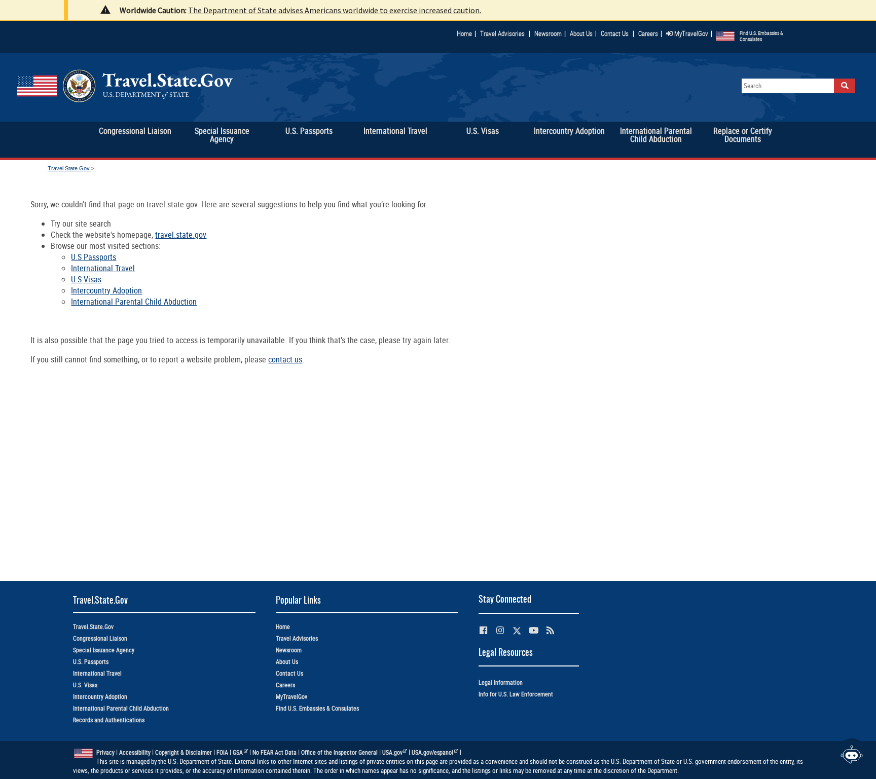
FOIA (222, 752)
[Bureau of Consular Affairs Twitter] (517, 631)
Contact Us (615, 33)
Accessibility (135, 752)
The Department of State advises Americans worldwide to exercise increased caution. (334, 10)
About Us (583, 33)
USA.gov (392, 752)
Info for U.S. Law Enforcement (516, 694)
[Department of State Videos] (533, 630)
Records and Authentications (108, 720)
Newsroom (548, 33)
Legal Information (501, 682)
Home (464, 33)
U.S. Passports (90, 661)
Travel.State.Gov (69, 168)
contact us (285, 359)
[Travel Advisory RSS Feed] (550, 630)
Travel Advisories (502, 33)
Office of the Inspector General (339, 752)
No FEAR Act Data (274, 752)
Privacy (105, 752)
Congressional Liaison (100, 638)
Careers (648, 33)
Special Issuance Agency (103, 650)
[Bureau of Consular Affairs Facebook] (483, 630)
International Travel (103, 268)
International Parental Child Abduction (134, 301)
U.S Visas (86, 279)
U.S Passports (93, 257)
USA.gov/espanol (432, 752)
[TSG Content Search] (844, 86)
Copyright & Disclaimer (183, 752)
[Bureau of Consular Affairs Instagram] (500, 630)
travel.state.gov (180, 234)
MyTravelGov (690, 33)
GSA (238, 752)
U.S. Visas (85, 685)
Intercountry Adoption (106, 290)
